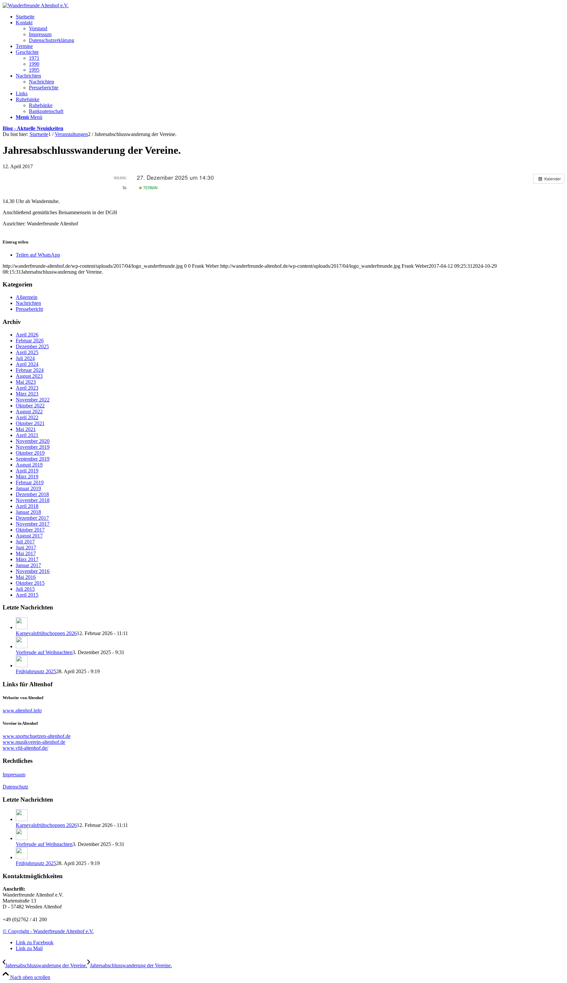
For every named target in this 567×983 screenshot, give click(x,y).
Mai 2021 (26, 429)
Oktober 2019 (30, 453)
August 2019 (29, 465)
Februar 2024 (30, 370)
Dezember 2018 (32, 494)
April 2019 (27, 470)
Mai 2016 (26, 577)
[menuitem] (290, 17)
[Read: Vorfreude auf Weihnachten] (22, 646)
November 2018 (33, 500)
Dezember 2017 (32, 518)
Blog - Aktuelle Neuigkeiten (33, 128)
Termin (150, 187)
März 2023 (27, 394)
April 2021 (27, 435)
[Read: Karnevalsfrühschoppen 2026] (22, 627)
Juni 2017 (26, 547)
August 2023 (29, 376)
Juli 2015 (25, 589)
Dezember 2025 (32, 346)
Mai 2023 (26, 382)
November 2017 (33, 524)
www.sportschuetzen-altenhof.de (37, 736)
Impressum (14, 774)
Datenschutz (15, 786)
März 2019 (27, 476)
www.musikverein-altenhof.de (34, 742)
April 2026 (27, 334)
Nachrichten (28, 303)
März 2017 (27, 559)
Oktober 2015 (30, 583)
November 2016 (33, 571)
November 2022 (33, 399)
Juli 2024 (25, 358)
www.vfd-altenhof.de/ (25, 748)
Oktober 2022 (30, 405)
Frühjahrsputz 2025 (36, 671)
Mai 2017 (26, 553)
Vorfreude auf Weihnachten (44, 652)
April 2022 (27, 417)
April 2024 (27, 364)
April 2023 (27, 388)
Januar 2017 (28, 565)
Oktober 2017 (30, 530)
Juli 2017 (25, 541)
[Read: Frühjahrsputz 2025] (22, 665)
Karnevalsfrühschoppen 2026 (46, 633)
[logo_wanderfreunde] (36, 5)
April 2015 (27, 595)
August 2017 (29, 535)
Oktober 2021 (30, 423)
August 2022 (29, 411)
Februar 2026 (30, 340)
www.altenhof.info (22, 710)
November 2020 (33, 441)
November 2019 (33, 447)
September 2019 (33, 459)
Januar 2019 (28, 488)
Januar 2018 (28, 512)
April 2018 (27, 506)
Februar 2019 (30, 482)
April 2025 (27, 352)
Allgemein (26, 297)
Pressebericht (29, 309)
